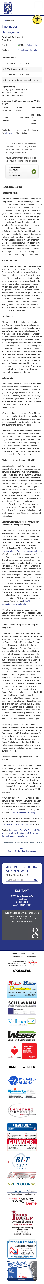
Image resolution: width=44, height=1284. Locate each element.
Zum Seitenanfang (29, 851)
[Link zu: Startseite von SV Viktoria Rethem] (8, 8)
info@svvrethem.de (33, 45)
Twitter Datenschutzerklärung (14, 836)
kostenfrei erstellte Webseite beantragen (15, 171)
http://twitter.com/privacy (24, 812)
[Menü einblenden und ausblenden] (38, 5)
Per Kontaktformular (29, 50)
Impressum (32, 957)
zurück (22, 848)
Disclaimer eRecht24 (18, 830)
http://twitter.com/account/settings (17, 824)
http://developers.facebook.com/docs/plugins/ (22, 551)
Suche (23, 954)
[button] (22, 925)
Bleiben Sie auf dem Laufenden (19, 875)
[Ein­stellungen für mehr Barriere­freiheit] (37, 19)
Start (5, 20)
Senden (10, 851)
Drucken (18, 851)
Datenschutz (17, 957)
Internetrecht (10, 133)
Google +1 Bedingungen (30, 833)
